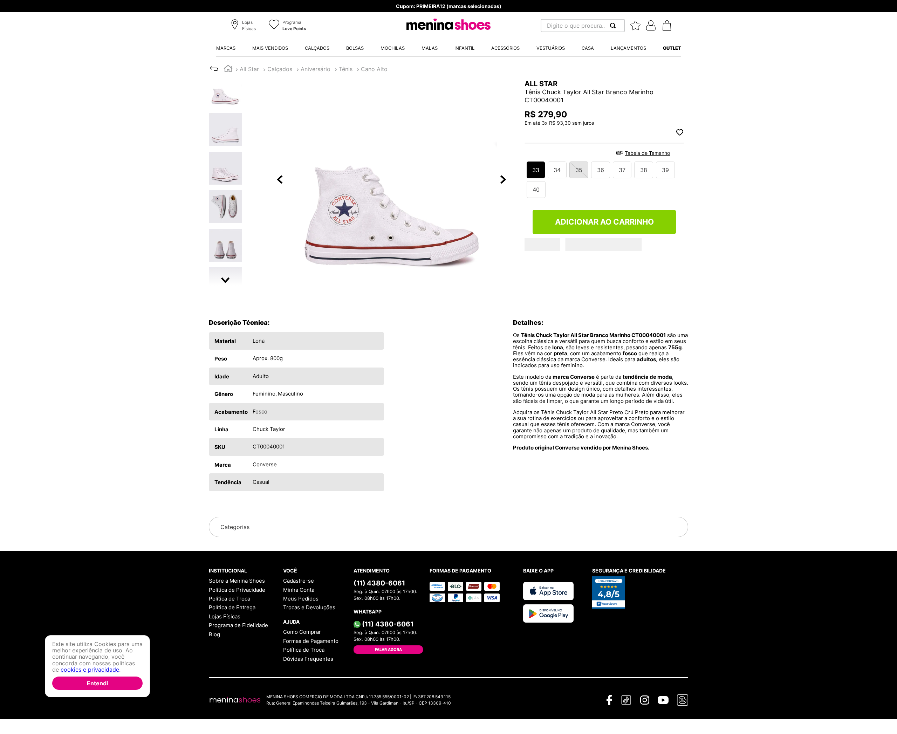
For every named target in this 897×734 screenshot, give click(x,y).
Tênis (274, 69)
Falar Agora (388, 649)
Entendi (97, 683)
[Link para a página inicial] (228, 69)
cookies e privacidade (90, 669)
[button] (244, 26)
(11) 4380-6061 (379, 583)
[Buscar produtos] (614, 26)
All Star (249, 69)
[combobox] (583, 25)
